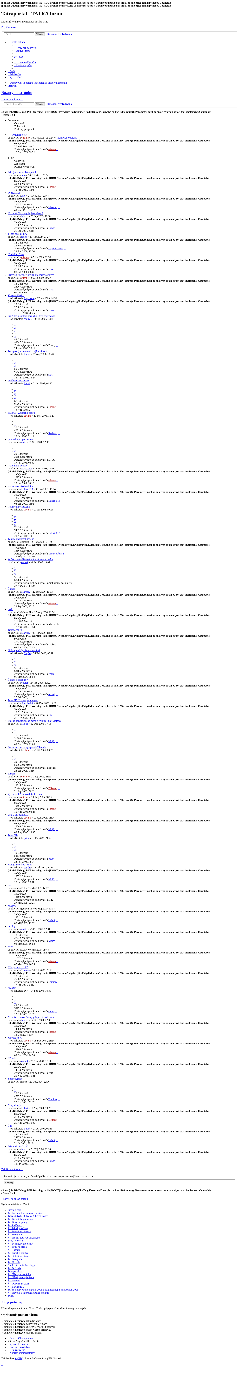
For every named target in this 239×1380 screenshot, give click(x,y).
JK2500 (12, 905)
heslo (10, 609)
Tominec (52, 982)
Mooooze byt (14, 1037)
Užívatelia (13, 1058)
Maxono (52, 207)
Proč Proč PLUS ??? (18, 380)
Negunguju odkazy (17, 465)
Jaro (23, 175)
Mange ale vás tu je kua (20, 864)
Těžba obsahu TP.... (18, 233)
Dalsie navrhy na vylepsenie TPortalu (27, 747)
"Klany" (12, 987)
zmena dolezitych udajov (20, 486)
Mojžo (24, 216)
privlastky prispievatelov (20, 439)
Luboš (51, 228)
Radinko (52, 433)
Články (11, 588)
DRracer (52, 788)
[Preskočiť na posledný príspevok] (57, 149)
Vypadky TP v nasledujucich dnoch (26, 794)
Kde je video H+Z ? (18, 967)
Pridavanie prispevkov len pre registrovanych (31, 274)
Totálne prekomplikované (21, 539)
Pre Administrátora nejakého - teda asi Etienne (31, 316)
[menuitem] (25, 47)
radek (24, 236)
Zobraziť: (9, 1176)
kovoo (51, 310)
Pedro (51, 673)
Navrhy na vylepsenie (19, 506)
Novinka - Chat (16, 254)
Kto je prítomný (12, 1302)
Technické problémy (66, 137)
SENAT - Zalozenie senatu (21, 412)
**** (10, 946)
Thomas (25, 970)
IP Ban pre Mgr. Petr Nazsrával (24, 650)
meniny (11, 926)
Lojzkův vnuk (55, 248)
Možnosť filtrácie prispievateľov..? (25, 213)
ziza (50, 374)
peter (26, 838)
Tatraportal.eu (15, 629)
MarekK (25, 591)
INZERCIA (14, 192)
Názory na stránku (16, 92)
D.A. (51, 269)
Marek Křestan (56, 553)
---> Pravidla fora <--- (19, 134)
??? (9, 885)
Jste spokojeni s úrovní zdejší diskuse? (27, 351)
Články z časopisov (18, 679)
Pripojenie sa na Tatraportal (22, 172)
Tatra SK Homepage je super (23, 700)
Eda (50, 715)
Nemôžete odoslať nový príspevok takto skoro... (32, 1017)
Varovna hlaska (16, 295)
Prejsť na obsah (9, 27)
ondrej (24, 562)
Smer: (77, 1176)
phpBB (18, 1358)
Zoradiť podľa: (39, 1176)
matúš (24, 929)
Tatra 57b (13, 835)
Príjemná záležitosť (17, 1146)
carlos (51, 1011)
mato (23, 442)
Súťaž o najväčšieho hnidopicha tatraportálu (30, 559)
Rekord (11, 773)
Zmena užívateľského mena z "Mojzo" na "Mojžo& (34, 720)
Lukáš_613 (27, 489)
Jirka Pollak (27, 703)
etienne (25, 137)
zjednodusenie (15, 1078)
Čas (10, 1125)
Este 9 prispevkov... (18, 814)
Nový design (14, 1105)
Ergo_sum (29, 298)
